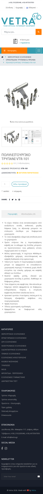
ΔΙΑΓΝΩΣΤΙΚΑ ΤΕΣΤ (9, 381)
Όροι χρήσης (6, 407)
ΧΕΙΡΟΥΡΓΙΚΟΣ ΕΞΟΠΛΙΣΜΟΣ (19, 57)
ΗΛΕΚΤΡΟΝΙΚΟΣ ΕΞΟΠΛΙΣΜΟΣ (13, 346)
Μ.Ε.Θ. (3, 369)
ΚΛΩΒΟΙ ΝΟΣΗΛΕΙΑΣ (9, 361)
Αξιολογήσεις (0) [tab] (28, 214)
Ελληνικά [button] (32, 7)
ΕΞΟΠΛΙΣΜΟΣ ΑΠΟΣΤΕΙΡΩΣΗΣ (13, 357)
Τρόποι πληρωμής (8, 395)
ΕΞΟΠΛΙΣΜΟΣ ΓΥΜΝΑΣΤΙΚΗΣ (13, 377)
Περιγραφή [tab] (12, 214)
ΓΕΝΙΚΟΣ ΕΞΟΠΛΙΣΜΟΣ (10, 353)
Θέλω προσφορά (20, 184)
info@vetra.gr (12, 437)
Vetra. (34, 490)
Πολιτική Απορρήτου (9, 411)
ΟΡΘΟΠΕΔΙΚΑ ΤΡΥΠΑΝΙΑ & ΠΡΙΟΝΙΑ (20, 60)
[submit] (39, 32)
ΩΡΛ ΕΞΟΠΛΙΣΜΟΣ (9, 342)
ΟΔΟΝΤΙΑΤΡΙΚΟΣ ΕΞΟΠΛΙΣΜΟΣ (14, 350)
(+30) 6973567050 (28, 2)
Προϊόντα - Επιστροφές (11, 403)
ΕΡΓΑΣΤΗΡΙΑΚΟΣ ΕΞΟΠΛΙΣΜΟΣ (14, 338)
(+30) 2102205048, (15, 2)
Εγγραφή (19, 7)
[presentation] (4, 96)
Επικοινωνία (6, 415)
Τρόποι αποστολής (9, 399)
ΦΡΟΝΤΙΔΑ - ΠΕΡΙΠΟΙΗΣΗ (12, 373)
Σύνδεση (9, 7)
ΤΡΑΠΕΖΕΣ (5, 365)
